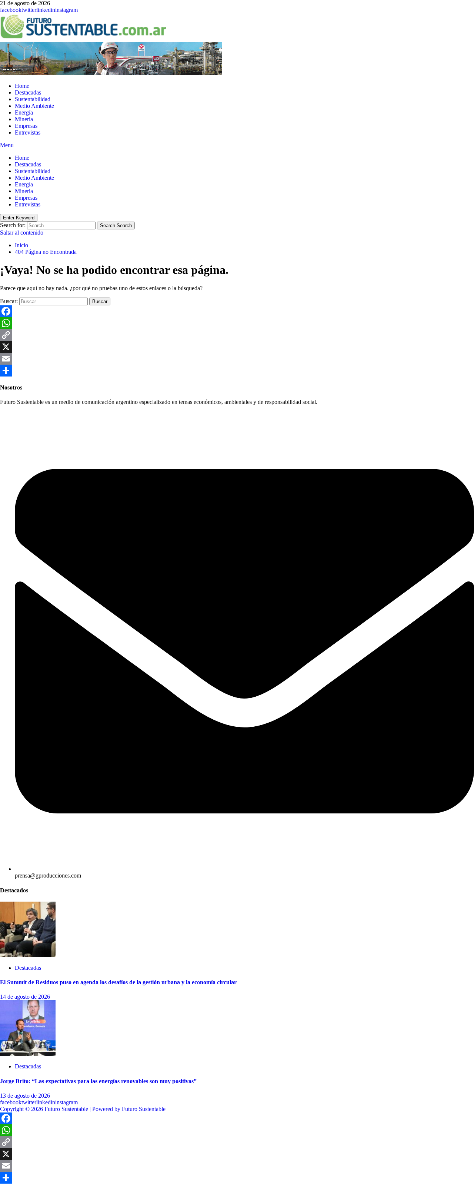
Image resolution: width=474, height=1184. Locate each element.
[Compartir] (237, 371)
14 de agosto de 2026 (25, 997)
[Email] (237, 359)
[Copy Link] (237, 335)
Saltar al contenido (21, 232)
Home (22, 86)
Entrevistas (27, 132)
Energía (24, 112)
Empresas (26, 126)
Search (116, 225)
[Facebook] (237, 311)
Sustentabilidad (32, 99)
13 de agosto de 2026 (25, 1095)
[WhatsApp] (237, 323)
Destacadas (28, 92)
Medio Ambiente (34, 106)
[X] (237, 347)
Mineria (24, 119)
